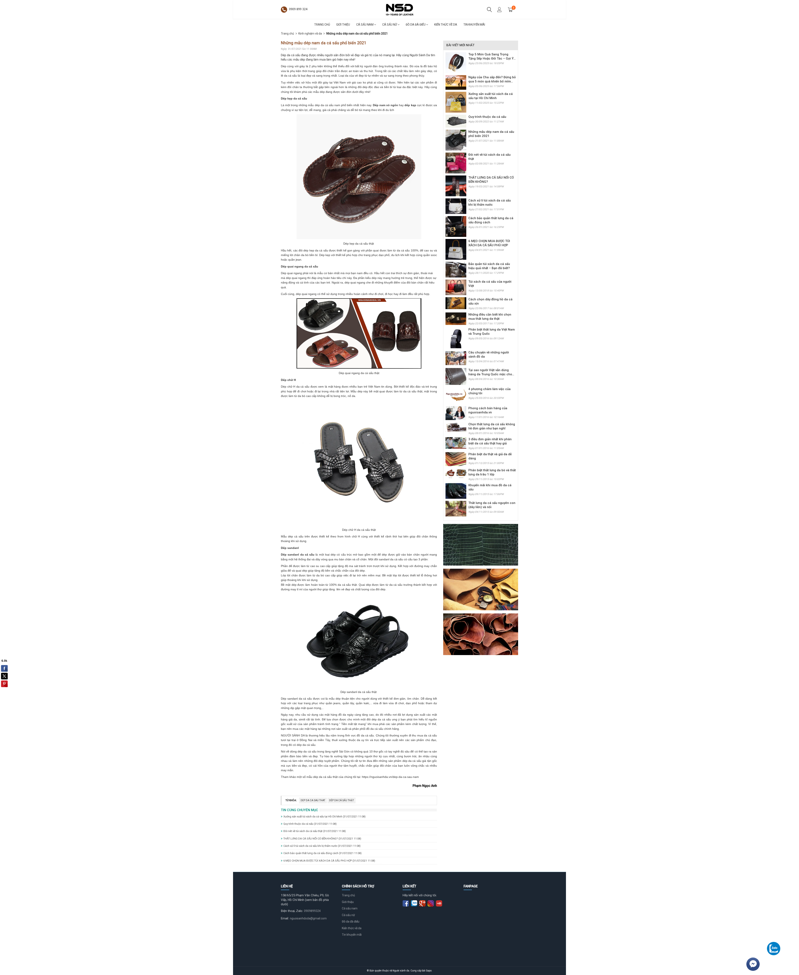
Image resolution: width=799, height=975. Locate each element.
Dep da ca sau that (313, 800)
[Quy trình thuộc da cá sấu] (455, 121)
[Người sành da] (399, 9)
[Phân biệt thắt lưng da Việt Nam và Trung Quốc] (455, 338)
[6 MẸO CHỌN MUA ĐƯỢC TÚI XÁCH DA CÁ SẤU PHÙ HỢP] (455, 249)
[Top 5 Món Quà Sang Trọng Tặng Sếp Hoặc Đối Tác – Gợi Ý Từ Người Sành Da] (455, 62)
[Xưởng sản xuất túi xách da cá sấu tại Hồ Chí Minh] (455, 102)
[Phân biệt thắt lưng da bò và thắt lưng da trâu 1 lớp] (455, 473)
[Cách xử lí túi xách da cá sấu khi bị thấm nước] (455, 206)
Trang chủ (322, 24)
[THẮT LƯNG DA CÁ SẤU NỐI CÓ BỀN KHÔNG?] (455, 186)
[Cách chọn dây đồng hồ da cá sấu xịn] (455, 303)
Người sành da (401, 970)
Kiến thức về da (445, 24)
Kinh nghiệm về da (310, 33)
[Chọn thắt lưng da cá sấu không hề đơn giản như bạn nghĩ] (455, 427)
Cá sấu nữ (390, 24)
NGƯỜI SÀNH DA (293, 735)
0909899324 (312, 911)
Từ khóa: (291, 800)
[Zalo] (773, 948)
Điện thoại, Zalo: (292, 911)
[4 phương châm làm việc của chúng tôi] (455, 395)
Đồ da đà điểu (416, 24)
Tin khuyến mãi (474, 24)
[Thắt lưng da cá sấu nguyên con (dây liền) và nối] (455, 508)
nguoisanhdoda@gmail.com (308, 918)
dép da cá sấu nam (327, 105)
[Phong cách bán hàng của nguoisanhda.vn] (455, 413)
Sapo (429, 970)
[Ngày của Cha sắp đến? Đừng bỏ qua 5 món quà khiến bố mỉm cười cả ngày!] (455, 82)
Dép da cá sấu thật (341, 800)
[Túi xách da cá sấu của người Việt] (455, 287)
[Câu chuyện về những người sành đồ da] (455, 358)
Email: (285, 918)
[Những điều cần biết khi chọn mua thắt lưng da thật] (455, 318)
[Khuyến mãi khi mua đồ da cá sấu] (455, 490)
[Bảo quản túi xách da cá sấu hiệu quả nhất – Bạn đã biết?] (455, 269)
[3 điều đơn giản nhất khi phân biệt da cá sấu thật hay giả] (455, 443)
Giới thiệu (343, 24)
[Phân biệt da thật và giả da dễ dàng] (455, 459)
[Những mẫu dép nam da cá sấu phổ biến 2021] (455, 140)
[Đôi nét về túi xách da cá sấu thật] (455, 163)
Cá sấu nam (365, 24)
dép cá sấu (295, 536)
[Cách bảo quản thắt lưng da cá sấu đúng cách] (455, 226)
